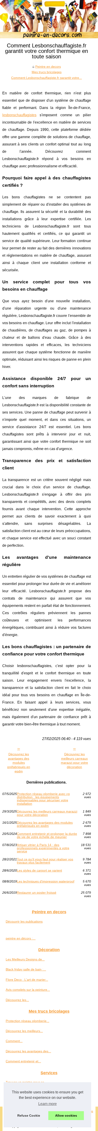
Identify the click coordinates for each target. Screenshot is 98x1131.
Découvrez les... (17, 1000)
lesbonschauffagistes (19, 115)
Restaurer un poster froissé (36, 892)
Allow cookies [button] (66, 1115)
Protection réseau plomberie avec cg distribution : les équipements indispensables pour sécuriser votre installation (43, 798)
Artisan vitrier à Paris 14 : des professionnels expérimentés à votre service (43, 848)
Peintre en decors (48, 66)
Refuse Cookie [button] (28, 1115)
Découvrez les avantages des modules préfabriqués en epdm (18, 762)
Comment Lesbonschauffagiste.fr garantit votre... (46, 78)
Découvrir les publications (24, 921)
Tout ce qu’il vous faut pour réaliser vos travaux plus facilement (45, 861)
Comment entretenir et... (23, 1061)
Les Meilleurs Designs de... (25, 959)
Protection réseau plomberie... (27, 1021)
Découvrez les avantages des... (28, 1051)
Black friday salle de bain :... (26, 969)
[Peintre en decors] (49, 19)
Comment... (14, 1041)
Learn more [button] (47, 1104)
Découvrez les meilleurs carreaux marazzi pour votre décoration (74, 760)
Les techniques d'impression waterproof (45, 881)
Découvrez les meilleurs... (24, 1031)
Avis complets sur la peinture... (28, 989)
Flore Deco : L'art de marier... (27, 979)
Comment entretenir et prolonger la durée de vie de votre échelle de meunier (47, 835)
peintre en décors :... (21, 938)
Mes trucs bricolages (47, 72)
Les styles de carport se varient (39, 870)
